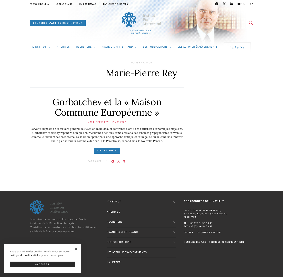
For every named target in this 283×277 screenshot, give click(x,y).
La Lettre (237, 47)
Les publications (155, 47)
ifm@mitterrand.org (209, 232)
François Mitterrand (117, 47)
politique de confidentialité (25, 255)
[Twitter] (224, 3)
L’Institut (39, 47)
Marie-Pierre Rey (98, 122)
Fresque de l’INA (39, 4)
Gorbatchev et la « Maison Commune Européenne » (106, 107)
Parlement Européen (115, 4)
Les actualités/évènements (198, 47)
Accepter (42, 264)
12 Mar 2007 (119, 122)
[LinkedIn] (231, 3)
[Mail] (251, 3)
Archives (63, 47)
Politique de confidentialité (227, 242)
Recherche (84, 47)
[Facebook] (216, 3)
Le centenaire (64, 4)
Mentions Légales (195, 242)
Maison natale (87, 4)
